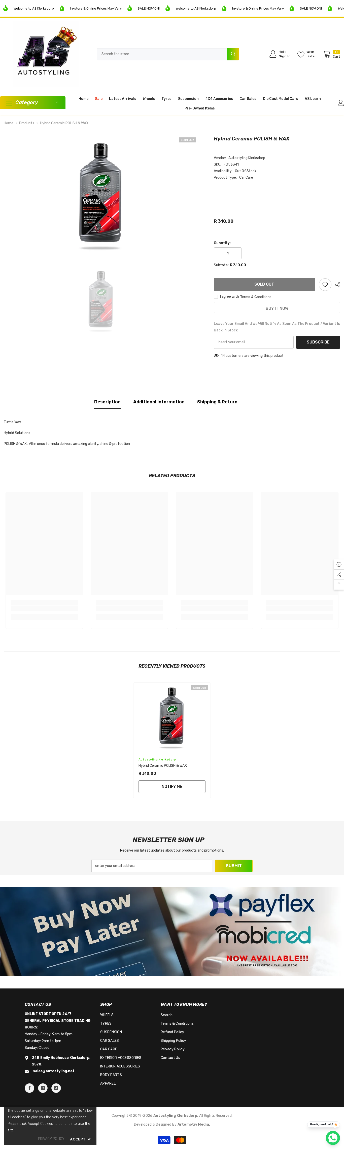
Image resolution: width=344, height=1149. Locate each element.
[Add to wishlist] (325, 284)
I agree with (229, 296)
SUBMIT (234, 865)
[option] (101, 195)
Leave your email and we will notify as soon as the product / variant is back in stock (277, 327)
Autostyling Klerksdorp (246, 158)
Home (8, 123)
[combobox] (162, 54)
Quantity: (222, 243)
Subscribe (318, 342)
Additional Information (159, 402)
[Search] (168, 54)
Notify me (172, 786)
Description (107, 402)
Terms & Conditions (255, 297)
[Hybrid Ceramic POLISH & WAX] (172, 717)
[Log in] (341, 103)
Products (26, 123)
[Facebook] (29, 1088)
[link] (44, 608)
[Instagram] (43, 1088)
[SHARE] (335, 285)
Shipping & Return (217, 402)
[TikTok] (56, 1088)
